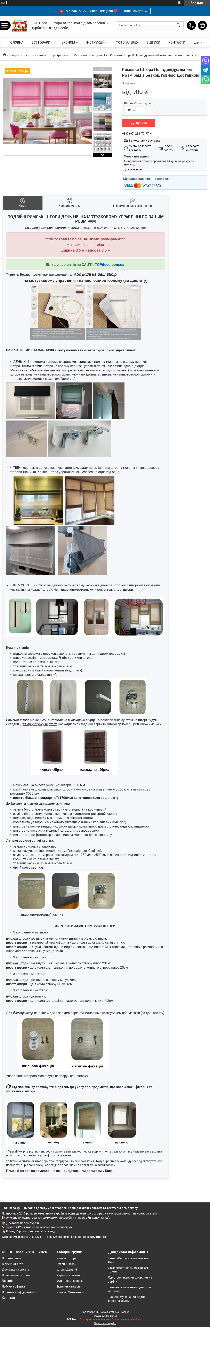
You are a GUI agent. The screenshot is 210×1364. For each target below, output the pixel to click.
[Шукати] (178, 25)
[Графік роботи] (202, 25)
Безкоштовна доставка (144, 140)
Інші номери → (135, 11)
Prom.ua (124, 1312)
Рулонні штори (66, 1264)
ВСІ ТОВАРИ (41, 42)
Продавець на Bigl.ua (105, 1315)
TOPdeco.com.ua (109, 264)
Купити (141, 123)
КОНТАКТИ (176, 42)
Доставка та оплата (15, 1269)
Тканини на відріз (68, 1286)
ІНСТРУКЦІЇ (95, 42)
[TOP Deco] (20, 25)
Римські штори (66, 1258)
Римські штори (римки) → (54, 55)
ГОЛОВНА (16, 42)
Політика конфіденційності (20, 1292)
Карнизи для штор (69, 1275)
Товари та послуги (21, 55)
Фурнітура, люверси (70, 1280)
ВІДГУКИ (153, 42)
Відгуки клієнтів (12, 1264)
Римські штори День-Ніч (90, 55)
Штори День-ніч (68, 1269)
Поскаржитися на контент (95, 1319)
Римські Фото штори (70, 1292)
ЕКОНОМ (68, 42)
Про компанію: (11, 1258)
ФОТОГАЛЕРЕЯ (126, 42)
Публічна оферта (13, 1286)
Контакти (8, 1297)
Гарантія (8, 1280)
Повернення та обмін (16, 1275)
